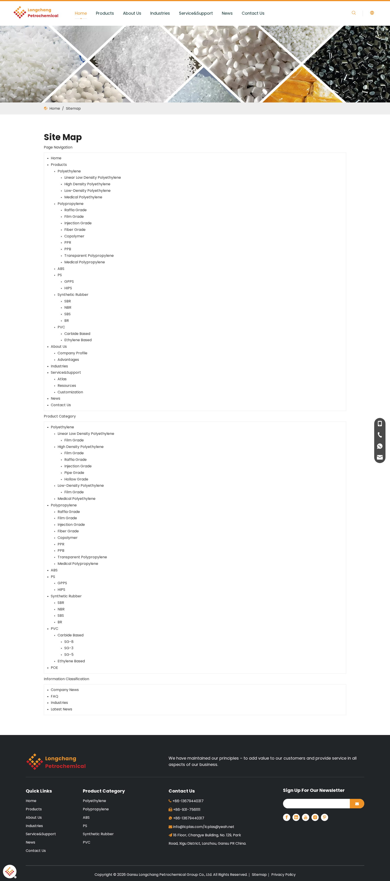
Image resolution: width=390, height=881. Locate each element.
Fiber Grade (75, 229)
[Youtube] (305, 817)
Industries (160, 13)
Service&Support (196, 13)
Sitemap (259, 874)
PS (60, 275)
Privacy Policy (283, 874)
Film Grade (74, 216)
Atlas (62, 379)
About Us (132, 13)
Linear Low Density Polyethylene (92, 177)
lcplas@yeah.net (219, 826)
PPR (67, 242)
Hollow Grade (76, 479)
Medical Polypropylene (84, 262)
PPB (67, 249)
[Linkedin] (296, 817)
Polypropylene (71, 203)
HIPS (68, 288)
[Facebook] (286, 817)
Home (81, 13)
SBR (67, 301)
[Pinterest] (324, 817)
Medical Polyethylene (83, 197)
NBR (67, 307)
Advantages (68, 359)
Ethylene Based (78, 340)
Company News (65, 689)
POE (54, 667)
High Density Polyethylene (87, 184)
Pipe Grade (74, 472)
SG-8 (69, 641)
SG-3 (68, 648)
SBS (67, 314)
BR (66, 320)
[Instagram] (315, 817)
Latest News (61, 709)
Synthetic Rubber (73, 294)
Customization (70, 392)
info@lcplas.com (188, 826)
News (227, 13)
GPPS (69, 281)
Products (105, 13)
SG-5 (69, 654)
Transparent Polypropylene (89, 255)
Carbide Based (77, 333)
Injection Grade (78, 223)
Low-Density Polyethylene (87, 190)
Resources (67, 385)
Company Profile (72, 353)
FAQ (54, 696)
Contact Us (253, 13)
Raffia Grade (75, 210)
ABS (61, 268)
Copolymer (74, 236)
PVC (61, 327)
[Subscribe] (357, 803)
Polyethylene (69, 171)
